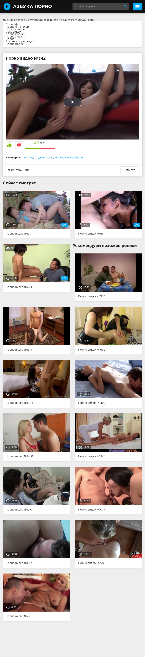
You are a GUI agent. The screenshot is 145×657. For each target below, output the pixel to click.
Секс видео (13, 32)
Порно (10, 39)
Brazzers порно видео (20, 42)
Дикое (78, 158)
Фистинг (27, 158)
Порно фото (14, 24)
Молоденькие (64, 158)
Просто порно (15, 29)
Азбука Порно (32, 7)
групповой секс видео (43, 20)
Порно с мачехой (17, 27)
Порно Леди (14, 37)
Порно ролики (15, 34)
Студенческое (44, 158)
